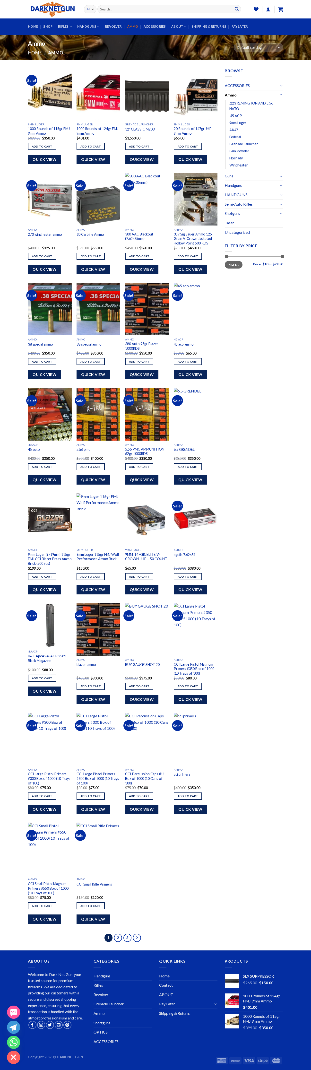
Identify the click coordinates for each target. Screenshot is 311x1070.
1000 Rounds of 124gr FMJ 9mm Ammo (97, 131)
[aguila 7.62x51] (195, 519)
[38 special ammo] (50, 309)
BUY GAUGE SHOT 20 (142, 664)
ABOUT (177, 26)
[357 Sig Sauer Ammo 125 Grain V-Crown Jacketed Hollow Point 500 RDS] (195, 199)
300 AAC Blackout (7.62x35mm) (139, 236)
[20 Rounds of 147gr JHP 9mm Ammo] (195, 94)
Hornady (236, 158)
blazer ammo (86, 664)
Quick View (44, 159)
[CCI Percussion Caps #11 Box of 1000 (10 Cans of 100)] (147, 739)
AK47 (233, 130)
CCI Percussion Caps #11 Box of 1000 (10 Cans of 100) (145, 778)
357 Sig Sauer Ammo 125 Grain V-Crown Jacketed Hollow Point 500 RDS (193, 238)
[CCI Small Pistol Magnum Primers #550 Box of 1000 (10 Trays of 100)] (50, 849)
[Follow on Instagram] (41, 1025)
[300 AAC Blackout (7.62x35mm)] (147, 199)
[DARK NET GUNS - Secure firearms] (52, 9)
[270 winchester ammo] (50, 199)
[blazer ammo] (98, 629)
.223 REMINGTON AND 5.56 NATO (251, 106)
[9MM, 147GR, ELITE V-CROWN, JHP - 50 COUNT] (147, 519)
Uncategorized (237, 232)
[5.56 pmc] (98, 414)
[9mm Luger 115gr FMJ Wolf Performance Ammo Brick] (98, 519)
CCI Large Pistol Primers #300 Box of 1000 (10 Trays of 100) (49, 778)
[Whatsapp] (13, 1042)
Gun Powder (239, 151)
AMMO (132, 26)
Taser (229, 222)
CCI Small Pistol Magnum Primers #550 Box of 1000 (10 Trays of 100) (48, 888)
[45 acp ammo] (195, 309)
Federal (235, 137)
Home (33, 26)
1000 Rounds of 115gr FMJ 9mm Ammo (49, 131)
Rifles (98, 985)
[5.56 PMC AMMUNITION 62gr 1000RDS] (147, 414)
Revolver (101, 994)
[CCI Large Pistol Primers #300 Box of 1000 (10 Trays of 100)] (50, 739)
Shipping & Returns (209, 26)
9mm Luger (237, 123)
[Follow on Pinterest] (67, 1025)
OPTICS (101, 1032)
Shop (47, 26)
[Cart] (280, 9)
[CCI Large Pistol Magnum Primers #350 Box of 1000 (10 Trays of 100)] (195, 629)
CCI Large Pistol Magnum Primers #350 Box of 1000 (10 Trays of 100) (194, 668)
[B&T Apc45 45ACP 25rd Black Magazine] (50, 625)
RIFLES (63, 26)
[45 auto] (50, 414)
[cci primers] (195, 739)
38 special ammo (40, 344)
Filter (233, 264)
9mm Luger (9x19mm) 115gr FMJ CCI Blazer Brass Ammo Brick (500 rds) (50, 558)
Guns (229, 176)
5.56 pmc (83, 449)
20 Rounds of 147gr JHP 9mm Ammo (193, 131)
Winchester (238, 165)
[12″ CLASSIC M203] (147, 94)
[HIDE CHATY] (13, 1057)
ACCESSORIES (155, 26)
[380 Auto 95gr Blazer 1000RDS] (147, 309)
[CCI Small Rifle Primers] (98, 849)
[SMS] (13, 1012)
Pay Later (240, 26)
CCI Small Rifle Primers (94, 884)
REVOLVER (113, 26)
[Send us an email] (59, 1025)
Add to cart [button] (42, 146)
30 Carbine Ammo (90, 234)
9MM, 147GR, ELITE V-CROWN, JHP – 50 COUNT (146, 556)
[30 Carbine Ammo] (98, 199)
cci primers (182, 774)
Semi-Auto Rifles (239, 204)
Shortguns (102, 1022)
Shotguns (232, 213)
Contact (166, 985)
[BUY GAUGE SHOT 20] (147, 629)
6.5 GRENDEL (184, 449)
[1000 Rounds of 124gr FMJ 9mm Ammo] (98, 94)
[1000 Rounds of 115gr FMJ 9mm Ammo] (50, 94)
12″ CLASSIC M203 (140, 129)
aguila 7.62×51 (185, 555)
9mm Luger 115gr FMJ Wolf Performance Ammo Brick (98, 556)
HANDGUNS (86, 26)
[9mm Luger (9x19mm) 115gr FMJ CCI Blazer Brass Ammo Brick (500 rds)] (50, 519)
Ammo (231, 95)
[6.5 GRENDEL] (195, 414)
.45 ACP (235, 116)
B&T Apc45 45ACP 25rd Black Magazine (47, 658)
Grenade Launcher (243, 144)
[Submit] (237, 9)
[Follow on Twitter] (50, 1025)
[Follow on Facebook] (32, 1025)
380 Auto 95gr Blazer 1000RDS (141, 346)
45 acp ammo (184, 344)
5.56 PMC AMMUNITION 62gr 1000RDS (144, 451)
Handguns (233, 185)
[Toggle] (281, 85)
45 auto (34, 449)
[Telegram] (13, 1027)
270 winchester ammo (45, 234)
